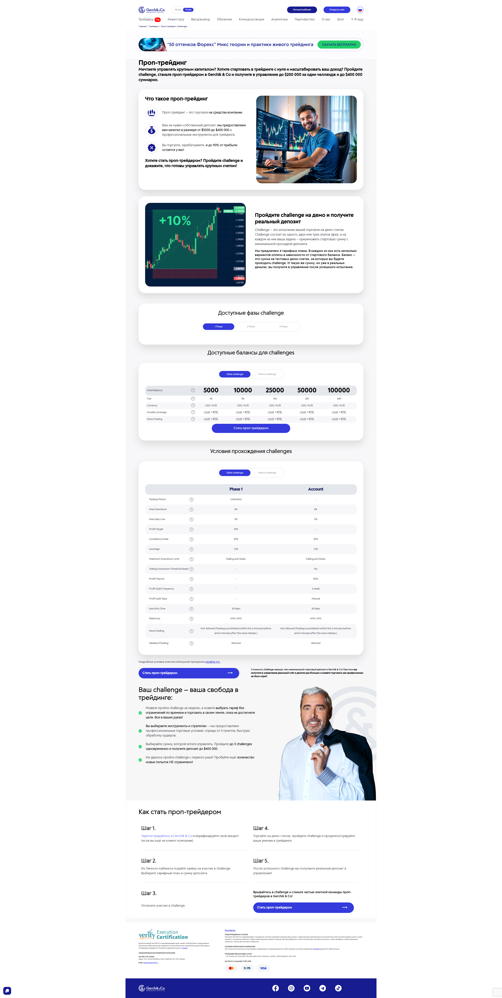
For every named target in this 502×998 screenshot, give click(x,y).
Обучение (224, 19)
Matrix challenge (267, 374)
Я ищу (358, 19)
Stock (178, 10)
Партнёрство (305, 19)
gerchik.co (317, 949)
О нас (326, 19)
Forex (188, 10)
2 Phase (251, 326)
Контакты (230, 930)
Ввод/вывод (200, 19)
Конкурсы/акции (251, 19)
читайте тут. (212, 662)
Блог (340, 19)
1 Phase (219, 326)
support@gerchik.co (150, 963)
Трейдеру (146, 19)
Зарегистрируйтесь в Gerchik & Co (166, 836)
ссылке (184, 948)
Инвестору (176, 19)
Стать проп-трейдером (251, 428)
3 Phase (283, 326)
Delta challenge (235, 374)
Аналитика (279, 19)
